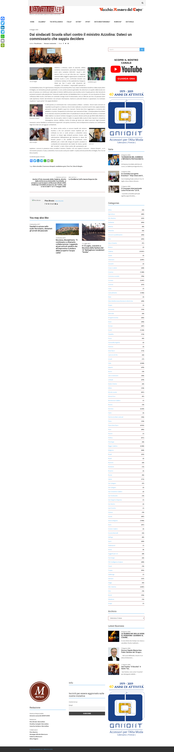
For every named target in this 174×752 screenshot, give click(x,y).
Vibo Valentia (112, 587)
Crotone (110, 284)
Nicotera (110, 409)
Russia (110, 475)
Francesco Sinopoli (49, 166)
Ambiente (111, 222)
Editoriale (130, 22)
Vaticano (110, 578)
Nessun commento (50, 43)
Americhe (111, 231)
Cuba (109, 289)
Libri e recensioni (113, 376)
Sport (87, 22)
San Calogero (112, 483)
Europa (110, 326)
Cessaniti (110, 264)
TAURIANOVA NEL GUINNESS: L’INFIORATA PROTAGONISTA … (132, 159)
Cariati (110, 255)
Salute (110, 479)
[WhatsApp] (2, 36)
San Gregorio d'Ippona (115, 500)
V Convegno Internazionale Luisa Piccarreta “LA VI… (131, 189)
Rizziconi (110, 462)
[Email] (2, 41)
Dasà (109, 297)
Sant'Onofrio (112, 508)
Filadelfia (110, 334)
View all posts (59, 201)
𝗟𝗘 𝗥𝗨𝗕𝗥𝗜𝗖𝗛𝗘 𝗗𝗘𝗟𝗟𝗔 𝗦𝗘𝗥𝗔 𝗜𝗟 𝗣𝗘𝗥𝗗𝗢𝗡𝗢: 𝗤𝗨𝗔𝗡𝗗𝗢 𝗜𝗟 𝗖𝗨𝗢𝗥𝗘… (132, 635)
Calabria (41, 22)
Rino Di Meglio (77, 166)
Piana (109, 421)
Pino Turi (70, 166)
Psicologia (111, 442)
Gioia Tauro (111, 351)
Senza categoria (113, 520)
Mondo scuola (112, 392)
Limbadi (110, 380)
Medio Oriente (112, 384)
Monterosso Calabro (114, 400)
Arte (109, 239)
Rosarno (110, 471)
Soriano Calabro (113, 529)
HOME (32, 22)
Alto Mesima (112, 218)
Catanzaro (111, 260)
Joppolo (110, 367)
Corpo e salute (112, 268)
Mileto (110, 388)
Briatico (110, 247)
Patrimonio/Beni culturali (115, 417)
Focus (110, 338)
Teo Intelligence (56, 22)
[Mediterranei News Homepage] (40, 691)
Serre (109, 525)
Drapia (110, 305)
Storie (110, 549)
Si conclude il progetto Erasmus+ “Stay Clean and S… (132, 175)
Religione (111, 450)
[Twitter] (2, 23)
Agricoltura (111, 214)
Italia (69, 22)
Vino (109, 591)
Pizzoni (110, 433)
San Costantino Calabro (115, 491)
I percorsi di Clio (113, 355)
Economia (111, 309)
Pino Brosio (38, 43)
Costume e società (113, 276)
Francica (110, 347)
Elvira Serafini (37, 166)
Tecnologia (111, 558)
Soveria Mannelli (113, 533)
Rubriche (117, 22)
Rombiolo (111, 467)
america (110, 226)
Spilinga (110, 537)
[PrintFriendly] (2, 45)
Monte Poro (111, 396)
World (110, 595)
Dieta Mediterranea (101, 22)
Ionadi (110, 359)
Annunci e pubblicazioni (115, 235)
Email (71, 705)
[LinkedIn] (2, 27)
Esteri (78, 22)
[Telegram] (2, 32)
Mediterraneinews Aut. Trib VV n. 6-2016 (41, 749)
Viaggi (110, 583)
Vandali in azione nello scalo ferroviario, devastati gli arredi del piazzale (41, 228)
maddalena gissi (61, 166)
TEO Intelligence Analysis (115, 562)
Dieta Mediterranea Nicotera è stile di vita (120, 301)
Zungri (110, 603)
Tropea (110, 570)
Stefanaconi (111, 545)
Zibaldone (111, 599)
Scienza (110, 512)
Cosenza (110, 272)
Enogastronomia (113, 318)
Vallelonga (111, 574)
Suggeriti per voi (113, 554)
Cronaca (110, 280)
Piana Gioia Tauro (113, 425)
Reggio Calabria (112, 446)
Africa (109, 210)
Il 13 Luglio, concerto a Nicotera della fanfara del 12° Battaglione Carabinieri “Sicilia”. (93, 249)
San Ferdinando (113, 496)
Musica (110, 404)
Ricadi (110, 454)
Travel (110, 566)
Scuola (110, 516)
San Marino (111, 504)
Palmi (109, 413)
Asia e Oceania (112, 243)
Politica (110, 438)
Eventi (110, 330)
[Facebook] (2, 18)
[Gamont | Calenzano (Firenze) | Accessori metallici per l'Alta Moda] (126, 116)
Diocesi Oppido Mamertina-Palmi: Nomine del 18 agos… (131, 651)
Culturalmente (112, 293)
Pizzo (109, 429)
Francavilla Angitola (114, 342)
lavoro (110, 371)
